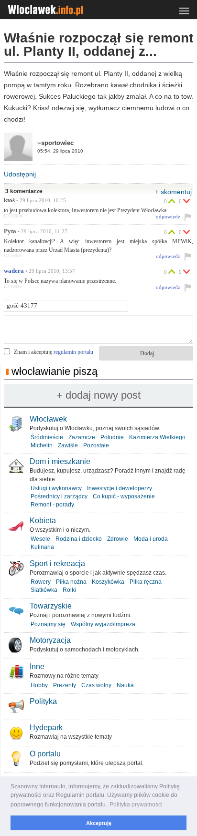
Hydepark (46, 727)
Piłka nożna (71, 581)
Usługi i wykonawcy (56, 488)
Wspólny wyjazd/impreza (103, 624)
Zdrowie (117, 539)
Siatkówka (44, 590)
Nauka (125, 685)
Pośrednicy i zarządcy (59, 496)
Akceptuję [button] (98, 823)
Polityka (43, 701)
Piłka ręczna (146, 581)
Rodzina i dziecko (78, 539)
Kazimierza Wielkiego (157, 437)
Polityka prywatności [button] (136, 804)
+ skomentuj (173, 192)
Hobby (39, 685)
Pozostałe (96, 445)
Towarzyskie (51, 606)
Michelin (42, 445)
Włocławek (48, 419)
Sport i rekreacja (57, 563)
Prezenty (64, 685)
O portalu (45, 754)
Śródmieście (47, 437)
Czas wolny (96, 685)
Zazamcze (81, 437)
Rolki (69, 590)
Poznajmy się (48, 624)
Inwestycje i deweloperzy (119, 488)
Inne (37, 666)
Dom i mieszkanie (60, 461)
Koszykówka (108, 581)
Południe (112, 437)
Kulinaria (42, 547)
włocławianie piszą (54, 371)
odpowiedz (168, 216)
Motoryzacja (50, 640)
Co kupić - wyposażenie (124, 496)
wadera (14, 271)
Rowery (41, 581)
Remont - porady (52, 504)
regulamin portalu (73, 352)
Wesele (40, 539)
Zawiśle (68, 445)
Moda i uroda (150, 539)
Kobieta (43, 520)
